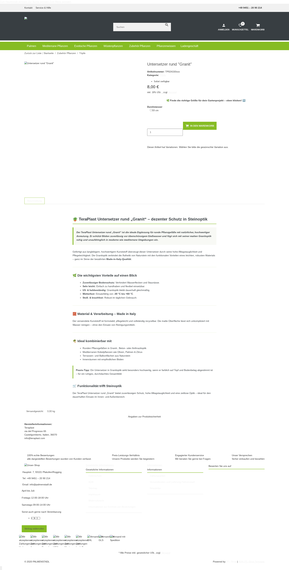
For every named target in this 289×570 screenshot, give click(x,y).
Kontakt (28, 7)
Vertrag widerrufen (34, 528)
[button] (44, 8)
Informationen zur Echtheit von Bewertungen (112, 506)
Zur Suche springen (39, 1)
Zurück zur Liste (32, 53)
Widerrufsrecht (96, 500)
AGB (90, 482)
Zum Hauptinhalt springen (14, 1)
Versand (172, 92)
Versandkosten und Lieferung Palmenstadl (172, 482)
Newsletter (155, 488)
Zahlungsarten (157, 475)
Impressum (94, 494)
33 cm (155, 110)
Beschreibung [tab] (34, 200)
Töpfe (163, 75)
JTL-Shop (231, 561)
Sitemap (92, 488)
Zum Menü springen (60, 1)
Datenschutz (95, 475)
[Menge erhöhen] (150, 139)
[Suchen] (167, 25)
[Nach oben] (1, 568)
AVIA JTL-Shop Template (251, 561)
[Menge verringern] (150, 125)
